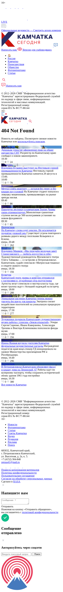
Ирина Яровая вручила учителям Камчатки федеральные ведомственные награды (25, 344)
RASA (16, 481)
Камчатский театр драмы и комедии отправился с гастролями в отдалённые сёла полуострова (27, 279)
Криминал (7, 185)
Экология (6, 295)
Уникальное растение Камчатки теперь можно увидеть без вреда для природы (26, 300)
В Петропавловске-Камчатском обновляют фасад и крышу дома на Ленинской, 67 (28, 368)
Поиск (36, 554)
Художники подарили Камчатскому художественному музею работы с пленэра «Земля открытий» (31, 321)
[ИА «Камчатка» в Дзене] (25, 90)
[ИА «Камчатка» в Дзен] (25, 7)
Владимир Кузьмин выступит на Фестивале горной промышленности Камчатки (29, 169)
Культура (6, 206)
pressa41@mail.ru (10, 462)
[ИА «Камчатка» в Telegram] (8, 7)
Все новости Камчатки (13, 384)
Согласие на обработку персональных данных (26, 478)
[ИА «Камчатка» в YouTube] (16, 90)
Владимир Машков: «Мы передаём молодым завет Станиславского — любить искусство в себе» (29, 252)
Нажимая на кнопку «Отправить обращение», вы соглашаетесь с (29, 511)
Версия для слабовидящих (37, 49)
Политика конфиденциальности (19, 472)
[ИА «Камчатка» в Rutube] (21, 7)
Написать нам (13, 85)
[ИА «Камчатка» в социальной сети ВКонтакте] (13, 7)
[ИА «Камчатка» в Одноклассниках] (17, 7)
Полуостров (8, 147)
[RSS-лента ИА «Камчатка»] (28, 90)
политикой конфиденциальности (40, 512)
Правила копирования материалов (20, 469)
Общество (6, 165)
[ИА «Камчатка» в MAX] (3, 7)
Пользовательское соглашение (18, 475)
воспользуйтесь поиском (31, 141)
